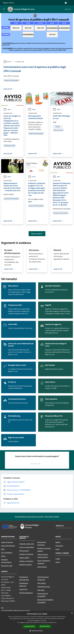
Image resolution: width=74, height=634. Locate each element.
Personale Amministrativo (6, 560)
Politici (3, 556)
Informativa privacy (43, 586)
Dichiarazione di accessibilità (42, 594)
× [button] (72, 613)
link (55, 622)
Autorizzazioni (42, 567)
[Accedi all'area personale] (65, 2)
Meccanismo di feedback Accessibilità (45, 600)
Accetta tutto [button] (29, 626)
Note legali (40, 590)
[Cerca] (70, 9)
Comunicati (59, 546)
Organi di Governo (7, 542)
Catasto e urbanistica (26, 561)
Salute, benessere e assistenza (43, 561)
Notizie (58, 542)
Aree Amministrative (8, 546)
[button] (37, 631)
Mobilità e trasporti (25, 564)
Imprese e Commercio (26, 554)
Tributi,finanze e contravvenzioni (42, 555)
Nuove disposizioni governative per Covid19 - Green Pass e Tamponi (37, 516)
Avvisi (9, 62)
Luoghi (58, 558)
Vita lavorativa (24, 551)
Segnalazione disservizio (23, 584)
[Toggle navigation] (4, 9)
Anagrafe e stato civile (26, 544)
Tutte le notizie (36, 234)
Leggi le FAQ (23, 589)
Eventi (58, 562)
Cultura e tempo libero (26, 547)
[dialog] (37, 622)
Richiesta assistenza (26, 593)
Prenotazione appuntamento (24, 578)
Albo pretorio (41, 583)
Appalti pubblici (24, 557)
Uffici (3, 549)
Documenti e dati (6, 566)
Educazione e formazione (41, 543)
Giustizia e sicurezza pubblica (44, 549)
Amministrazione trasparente (43, 578)
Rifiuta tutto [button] (44, 626)
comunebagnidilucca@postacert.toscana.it (15, 610)
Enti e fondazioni (6, 552)
